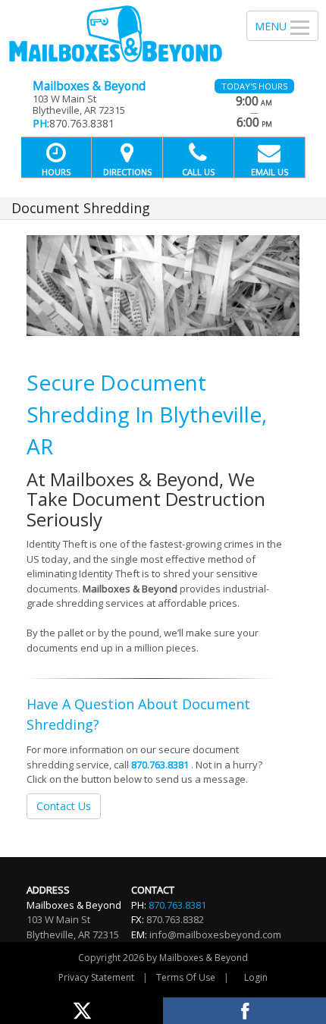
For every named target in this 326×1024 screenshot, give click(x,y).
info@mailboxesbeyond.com (215, 934)
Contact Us (63, 806)
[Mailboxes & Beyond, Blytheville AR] (115, 34)
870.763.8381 (160, 764)
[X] (81, 1010)
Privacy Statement (96, 977)
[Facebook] (244, 1010)
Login (256, 977)
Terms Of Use (185, 977)
